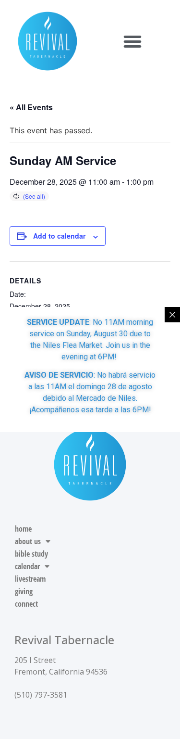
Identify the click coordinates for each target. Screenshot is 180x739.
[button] (132, 41)
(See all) (34, 196)
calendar (27, 566)
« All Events (31, 107)
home (23, 528)
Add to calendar (59, 236)
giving (24, 591)
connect (26, 604)
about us (28, 541)
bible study (31, 553)
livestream (30, 578)
